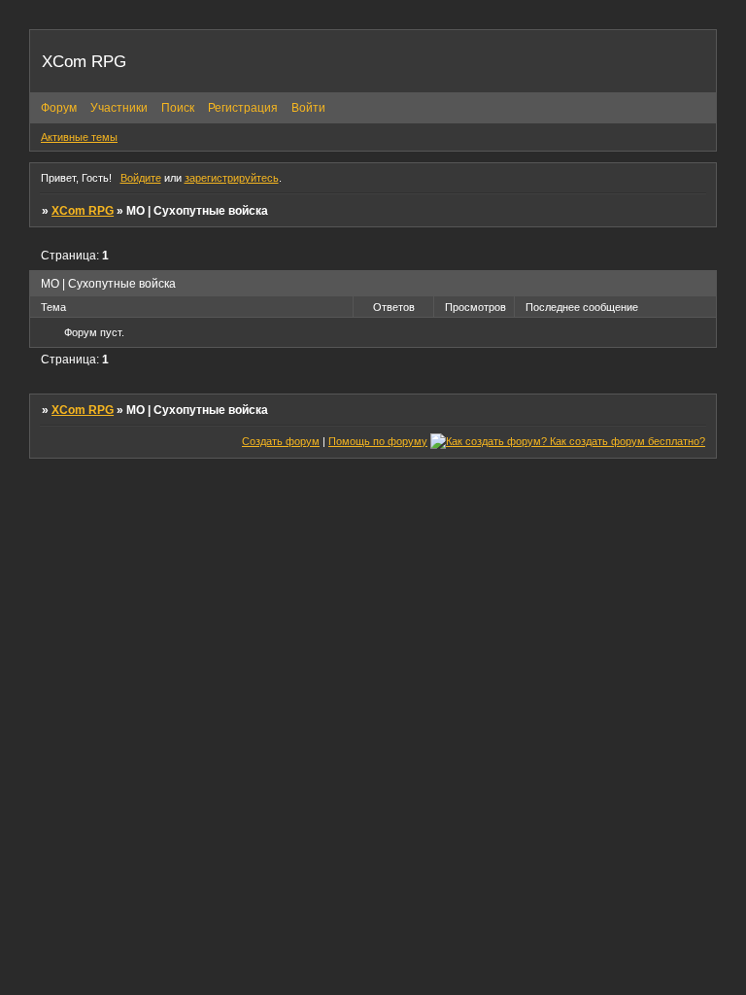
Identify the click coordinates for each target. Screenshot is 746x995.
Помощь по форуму (377, 441)
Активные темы (79, 137)
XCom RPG (82, 211)
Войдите (140, 178)
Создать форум (281, 441)
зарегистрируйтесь (232, 178)
